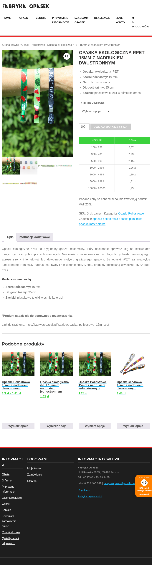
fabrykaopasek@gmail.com (120, 483)
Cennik (6, 503)
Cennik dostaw (11, 532)
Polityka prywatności (90, 496)
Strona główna (10, 44)
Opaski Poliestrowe (33, 44)
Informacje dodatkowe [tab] (34, 237)
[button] (66, 56)
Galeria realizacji (12, 497)
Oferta (5, 474)
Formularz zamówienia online (9, 521)
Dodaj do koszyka (110, 126)
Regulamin (84, 489)
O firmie (6, 480)
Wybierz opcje (18, 426)
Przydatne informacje (8, 489)
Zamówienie (34, 474)
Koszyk (32, 480)
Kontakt (6, 509)
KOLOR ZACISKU (92, 103)
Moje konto (34, 468)
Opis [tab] (10, 237)
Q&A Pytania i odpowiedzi (10, 541)
